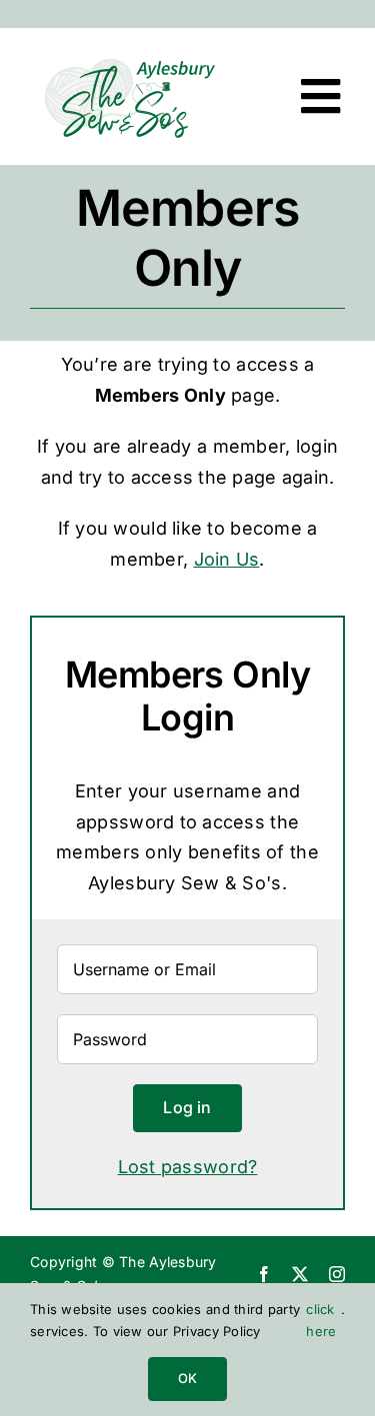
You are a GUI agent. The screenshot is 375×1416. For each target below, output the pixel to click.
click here (321, 1320)
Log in (187, 1107)
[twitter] (300, 1274)
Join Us (227, 559)
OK (187, 1378)
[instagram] (337, 1274)
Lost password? (188, 1166)
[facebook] (264, 1274)
